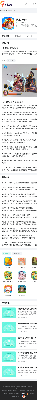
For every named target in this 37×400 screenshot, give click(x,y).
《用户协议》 (16, 393)
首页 (25, 4)
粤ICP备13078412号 (7, 391)
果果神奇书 (22, 19)
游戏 (34, 4)
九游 (1, 10)
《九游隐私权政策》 (8, 393)
